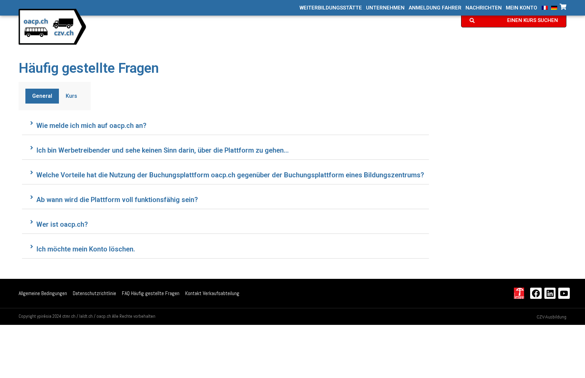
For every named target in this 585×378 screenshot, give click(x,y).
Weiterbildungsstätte (331, 7)
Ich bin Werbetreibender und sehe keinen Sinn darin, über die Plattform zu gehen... (162, 150)
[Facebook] (536, 293)
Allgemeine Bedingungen (43, 293)
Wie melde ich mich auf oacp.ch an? (91, 125)
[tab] (42, 96)
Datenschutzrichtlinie (94, 293)
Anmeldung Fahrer (435, 7)
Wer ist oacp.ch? (62, 224)
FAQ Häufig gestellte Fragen (150, 293)
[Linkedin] (550, 293)
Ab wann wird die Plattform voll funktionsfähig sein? (117, 200)
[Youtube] (564, 293)
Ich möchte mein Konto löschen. (85, 249)
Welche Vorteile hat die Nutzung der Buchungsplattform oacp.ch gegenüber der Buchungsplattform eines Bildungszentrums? (230, 175)
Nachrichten (483, 7)
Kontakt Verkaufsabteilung (212, 293)
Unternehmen (385, 7)
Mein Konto (521, 7)
